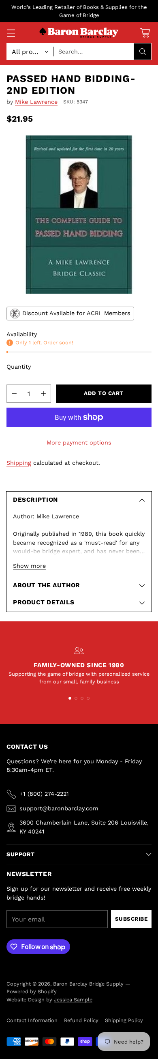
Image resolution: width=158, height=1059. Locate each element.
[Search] (143, 51)
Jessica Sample (73, 1000)
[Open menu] (10, 32)
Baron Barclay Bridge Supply (88, 984)
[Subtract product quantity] (14, 393)
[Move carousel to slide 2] (76, 698)
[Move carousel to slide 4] (88, 698)
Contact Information (32, 1020)
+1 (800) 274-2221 (44, 793)
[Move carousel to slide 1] (69, 698)
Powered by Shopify (31, 991)
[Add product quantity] (43, 393)
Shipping (18, 463)
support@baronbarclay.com (58, 808)
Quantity (18, 366)
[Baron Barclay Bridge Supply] (79, 33)
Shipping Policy (124, 1020)
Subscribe (131, 919)
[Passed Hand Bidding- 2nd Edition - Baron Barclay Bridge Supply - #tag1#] (79, 214)
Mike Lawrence (36, 102)
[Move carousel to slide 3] (82, 698)
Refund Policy (81, 1020)
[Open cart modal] (145, 32)
